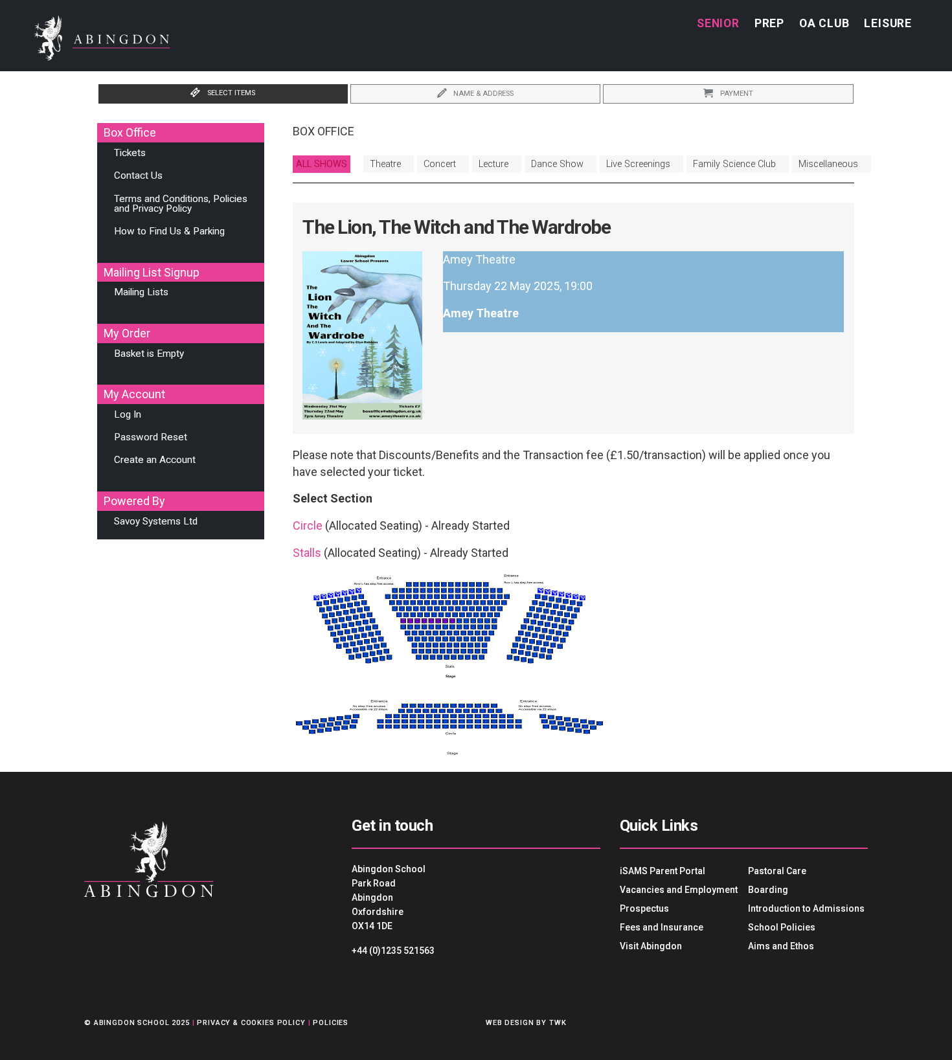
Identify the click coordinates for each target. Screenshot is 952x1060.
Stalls (307, 552)
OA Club (824, 23)
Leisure (888, 23)
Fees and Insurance (661, 927)
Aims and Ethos (781, 946)
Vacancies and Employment (679, 890)
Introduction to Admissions (806, 908)
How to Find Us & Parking (169, 231)
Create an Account (155, 460)
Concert (440, 164)
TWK (558, 1023)
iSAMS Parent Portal (662, 871)
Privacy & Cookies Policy (251, 1023)
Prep (769, 23)
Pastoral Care (777, 871)
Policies (330, 1023)
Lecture (493, 164)
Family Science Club (734, 164)
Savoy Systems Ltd (156, 521)
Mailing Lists (141, 292)
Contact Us (138, 175)
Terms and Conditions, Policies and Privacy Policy (180, 203)
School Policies (781, 927)
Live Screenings (638, 164)
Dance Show (557, 164)
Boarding (768, 890)
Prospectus (644, 908)
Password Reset (150, 437)
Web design (510, 1023)
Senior (718, 23)
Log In (127, 414)
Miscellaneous (828, 164)
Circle (308, 525)
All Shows (321, 164)
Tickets (130, 153)
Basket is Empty (149, 353)
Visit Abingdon (651, 946)
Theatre (385, 164)
